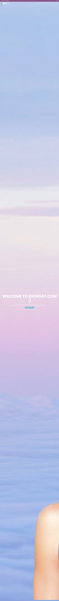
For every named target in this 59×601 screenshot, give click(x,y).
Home (35, 3)
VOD (56, 3)
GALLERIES (39, 3)
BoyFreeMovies (7, 0)
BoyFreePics (2, 0)
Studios (48, 3)
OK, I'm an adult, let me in (30, 307)
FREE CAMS (52, 3)
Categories (44, 3)
